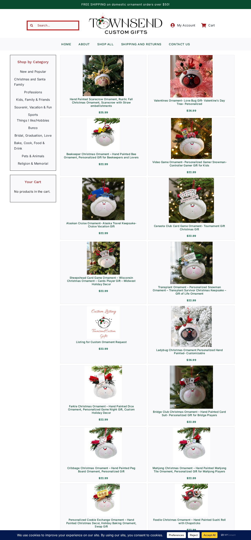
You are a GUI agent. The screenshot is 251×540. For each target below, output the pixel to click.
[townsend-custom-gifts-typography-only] (125, 14)
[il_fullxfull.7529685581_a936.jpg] (103, 120)
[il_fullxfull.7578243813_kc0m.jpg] (191, 243)
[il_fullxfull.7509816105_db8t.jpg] (103, 367)
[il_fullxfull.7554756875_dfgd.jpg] (191, 179)
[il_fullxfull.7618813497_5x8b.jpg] (191, 307)
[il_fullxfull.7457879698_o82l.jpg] (103, 485)
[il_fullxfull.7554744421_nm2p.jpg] (103, 179)
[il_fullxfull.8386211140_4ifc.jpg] (103, 57)
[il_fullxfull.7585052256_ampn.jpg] (191, 57)
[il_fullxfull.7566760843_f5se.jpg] (103, 243)
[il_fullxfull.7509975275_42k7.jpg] (103, 429)
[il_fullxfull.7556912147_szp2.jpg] (103, 307)
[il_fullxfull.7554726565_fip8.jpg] (191, 120)
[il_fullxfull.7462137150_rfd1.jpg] (191, 429)
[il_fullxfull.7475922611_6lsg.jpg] (191, 485)
